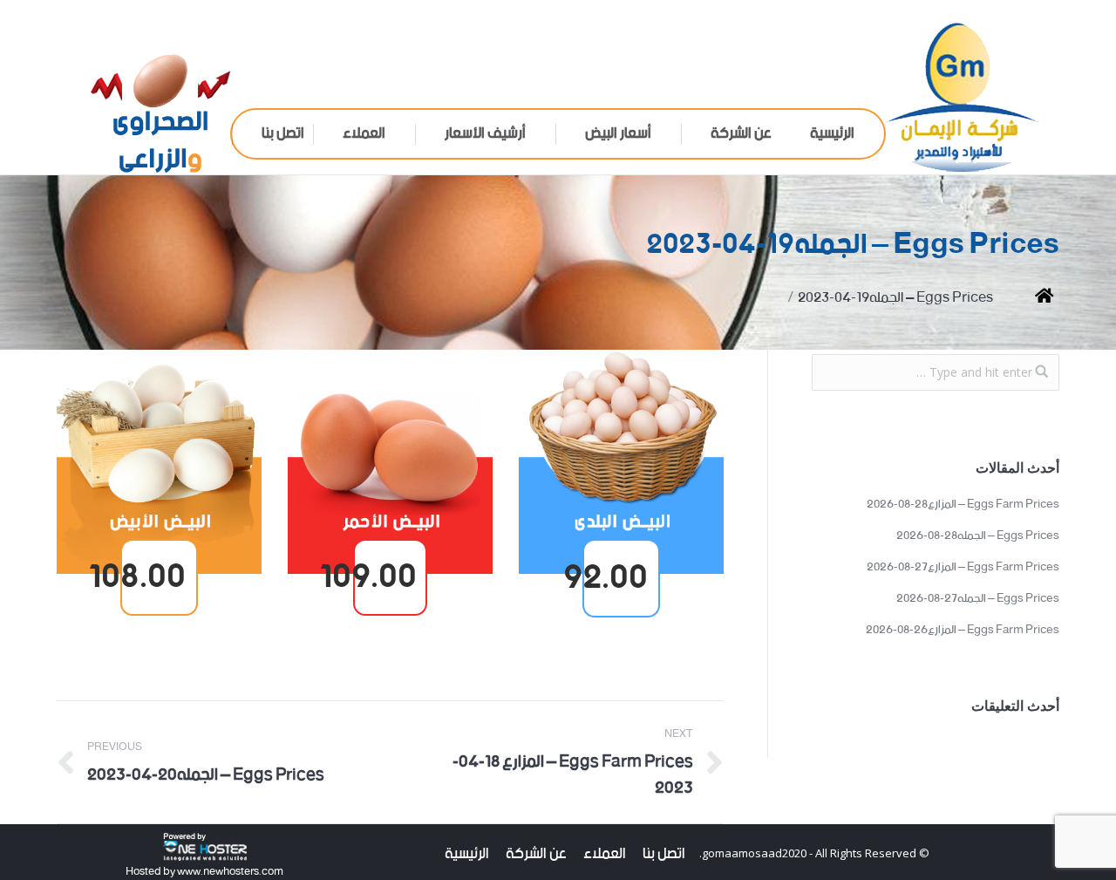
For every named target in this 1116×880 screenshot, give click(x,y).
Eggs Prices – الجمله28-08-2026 (977, 536)
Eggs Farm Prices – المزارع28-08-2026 (963, 505)
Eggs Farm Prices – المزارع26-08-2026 (962, 630)
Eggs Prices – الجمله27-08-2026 (977, 599)
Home (1031, 298)
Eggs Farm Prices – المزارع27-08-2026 (963, 567)
